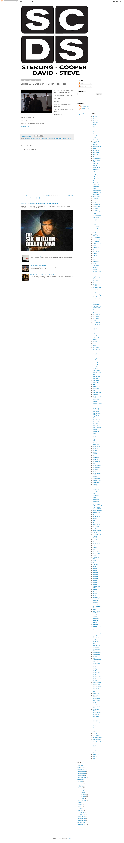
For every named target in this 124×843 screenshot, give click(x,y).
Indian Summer (97, 336)
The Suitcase (96, 714)
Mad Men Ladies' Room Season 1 (97, 404)
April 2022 (80, 787)
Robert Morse (96, 551)
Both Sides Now (97, 192)
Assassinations (97, 158)
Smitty (94, 609)
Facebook (95, 267)
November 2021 (82, 797)
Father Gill (95, 273)
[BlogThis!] (37, 136)
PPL (94, 522)
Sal (93, 562)
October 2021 (81, 799)
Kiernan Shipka (97, 372)
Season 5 (65, 138)
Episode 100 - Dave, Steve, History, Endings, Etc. (43, 256)
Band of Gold (96, 165)
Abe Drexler (96, 144)
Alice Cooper (96, 150)
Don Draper (35, 138)
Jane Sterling (96, 349)
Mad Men (53, 138)
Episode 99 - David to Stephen (38, 265)
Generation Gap (97, 295)
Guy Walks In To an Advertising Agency (97, 307)
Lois (94, 390)
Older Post (70, 195)
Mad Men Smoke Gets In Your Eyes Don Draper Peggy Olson (97, 409)
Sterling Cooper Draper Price (97, 627)
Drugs (94, 263)
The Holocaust (96, 684)
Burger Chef (96, 194)
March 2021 (81, 812)
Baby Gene (96, 163)
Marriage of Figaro (96, 432)
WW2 (94, 758)
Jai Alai (94, 345)
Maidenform (96, 418)
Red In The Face (97, 543)
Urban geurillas (97, 741)
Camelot (95, 200)
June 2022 (80, 783)
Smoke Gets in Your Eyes (96, 612)
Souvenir (95, 616)
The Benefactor (97, 652)
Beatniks (95, 173)
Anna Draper (96, 152)
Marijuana (95, 425)
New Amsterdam (97, 480)
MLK (94, 463)
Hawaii (94, 320)
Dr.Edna (95, 257)
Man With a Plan (97, 420)
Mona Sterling (96, 467)
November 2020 (82, 820)
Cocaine (95, 221)
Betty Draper (96, 177)
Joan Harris (96, 361)
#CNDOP (95, 116)
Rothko (94, 560)
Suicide (69, 138)
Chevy (94, 202)
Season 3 (95, 572)
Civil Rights (96, 217)
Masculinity (96, 435)
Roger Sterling (96, 553)
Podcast (95, 518)
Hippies (95, 328)
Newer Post (24, 195)
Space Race (96, 618)
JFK (94, 351)
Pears (94, 497)
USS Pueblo (96, 743)
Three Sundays (97, 722)
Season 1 (95, 568)
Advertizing (96, 148)
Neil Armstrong (96, 478)
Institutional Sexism (96, 338)
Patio (94, 493)
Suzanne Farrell (97, 634)
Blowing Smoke (97, 183)
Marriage (95, 429)
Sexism (94, 591)
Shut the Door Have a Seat (96, 598)
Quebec (95, 532)
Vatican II (95, 745)
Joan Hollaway (96, 363)
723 (94, 132)
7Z (93, 134)
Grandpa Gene (96, 299)
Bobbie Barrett (96, 184)
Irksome (95, 341)
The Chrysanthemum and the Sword (97, 660)
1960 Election (96, 122)
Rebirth (94, 541)
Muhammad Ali (96, 469)
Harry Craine (96, 316)
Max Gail (95, 437)
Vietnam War (96, 747)
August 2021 (81, 802)
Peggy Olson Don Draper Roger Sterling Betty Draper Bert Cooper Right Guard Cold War (97, 505)
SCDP (94, 566)
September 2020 (82, 824)
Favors (94, 275)
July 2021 (80, 804)
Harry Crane (96, 318)
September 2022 (82, 777)
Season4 (95, 584)
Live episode (96, 388)
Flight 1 (94, 282)
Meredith (95, 450)
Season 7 (95, 580)
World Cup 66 (96, 754)
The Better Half (96, 654)
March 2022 (81, 789)
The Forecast (96, 671)
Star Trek (95, 622)
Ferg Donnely (96, 277)
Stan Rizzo (95, 620)
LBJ (94, 384)
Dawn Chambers (97, 243)
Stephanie (95, 624)
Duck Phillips (96, 265)
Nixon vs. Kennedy (95, 485)
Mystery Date (96, 476)
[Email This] (35, 136)
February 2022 (81, 791)
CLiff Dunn (95, 219)
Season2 (95, 582)
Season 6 (95, 578)
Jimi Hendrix (96, 357)
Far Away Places (97, 271)
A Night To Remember (96, 138)
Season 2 (95, 570)
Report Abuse (82, 114)
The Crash (95, 665)
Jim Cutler (95, 353)
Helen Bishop (96, 322)
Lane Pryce (48, 138)
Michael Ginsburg (95, 453)
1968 (94, 126)
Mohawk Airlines (97, 465)
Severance (95, 589)
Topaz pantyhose (97, 737)
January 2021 (81, 816)
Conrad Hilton (96, 227)
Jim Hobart (95, 355)
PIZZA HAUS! (96, 516)
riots (94, 549)
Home (47, 195)
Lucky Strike (96, 399)
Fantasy (95, 269)
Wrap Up (95, 756)
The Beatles (96, 647)
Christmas (95, 208)
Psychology (96, 526)
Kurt (94, 374)
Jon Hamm (95, 369)
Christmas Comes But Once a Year (97, 212)
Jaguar (94, 343)
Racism (95, 539)
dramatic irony (96, 261)
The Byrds (95, 656)
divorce (94, 249)
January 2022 (81, 793)
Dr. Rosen (95, 255)
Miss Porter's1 (96, 459)
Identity (94, 332)
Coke (94, 223)
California (95, 198)
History (94, 330)
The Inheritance (97, 686)
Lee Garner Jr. (96, 386)
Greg (94, 301)
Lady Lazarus (96, 376)
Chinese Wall (96, 204)
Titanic (94, 728)
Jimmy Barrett (96, 359)
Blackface (95, 181)
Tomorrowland (96, 735)
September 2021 (82, 800)
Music (94, 471)
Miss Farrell (96, 457)
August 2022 (81, 779)
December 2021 (82, 795)
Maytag (94, 439)
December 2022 (82, 771)
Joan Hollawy (96, 365)
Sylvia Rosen (96, 636)
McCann (95, 441)
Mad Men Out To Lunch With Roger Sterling (97, 414)
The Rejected (96, 704)
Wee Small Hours (95, 751)
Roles (94, 555)
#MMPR (95, 118)
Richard (95, 547)
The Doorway (96, 667)
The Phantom (96, 698)
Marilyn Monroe (97, 427)
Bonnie (94, 188)
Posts (81, 83)
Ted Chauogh (96, 640)
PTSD (94, 528)
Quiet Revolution (97, 534)
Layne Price (96, 382)
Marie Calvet (96, 424)
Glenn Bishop (42, 138)
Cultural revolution (95, 235)
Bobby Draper (96, 186)
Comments (83, 86)
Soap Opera (96, 615)
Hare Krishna (96, 314)
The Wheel (95, 720)
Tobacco (95, 733)
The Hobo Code (97, 682)
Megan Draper (96, 448)
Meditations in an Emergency (97, 443)
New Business (96, 482)
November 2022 (82, 773)
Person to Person (97, 510)
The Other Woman (95, 696)
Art (93, 156)
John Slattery (96, 367)
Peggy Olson (96, 499)
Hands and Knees (95, 311)
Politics (94, 520)
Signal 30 (95, 600)
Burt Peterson (96, 196)
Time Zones (96, 726)
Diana (94, 245)
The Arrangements (96, 644)
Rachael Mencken (95, 536)
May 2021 (80, 808)
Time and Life (96, 724)
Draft (94, 259)
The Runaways (97, 712)
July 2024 (80, 765)
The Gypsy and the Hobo (97, 679)
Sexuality (95, 593)
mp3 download (25, 126)
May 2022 (80, 785)
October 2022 (81, 775)
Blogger (69, 838)
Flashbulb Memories (95, 279)
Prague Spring (96, 524)
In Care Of (95, 334)
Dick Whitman (96, 247)
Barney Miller (96, 167)
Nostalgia (95, 488)
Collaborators (96, 225)
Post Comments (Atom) (34, 198)
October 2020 (81, 822)
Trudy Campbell (97, 739)
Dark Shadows (96, 239)
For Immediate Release (96, 285)
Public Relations (97, 530)
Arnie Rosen (96, 154)
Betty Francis (96, 179)
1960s (94, 124)
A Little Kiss (96, 136)
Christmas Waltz (97, 215)
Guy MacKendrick (96, 303)
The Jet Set (96, 688)
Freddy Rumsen (97, 293)
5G (93, 130)
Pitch (94, 514)
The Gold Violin (97, 673)
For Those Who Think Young (97, 288)
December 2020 (82, 818)
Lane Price (95, 378)
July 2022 (80, 781)
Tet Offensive (96, 641)
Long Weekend (97, 392)
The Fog (95, 669)
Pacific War (96, 492)
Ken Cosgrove (96, 370)
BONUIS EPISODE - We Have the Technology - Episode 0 (39, 203)
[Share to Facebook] (41, 136)
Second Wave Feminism (96, 586)
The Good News (97, 675)
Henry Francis (96, 324)
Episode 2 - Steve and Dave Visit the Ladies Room (43, 275)
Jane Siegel (96, 347)
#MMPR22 (95, 120)
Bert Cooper (96, 175)
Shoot (94, 595)
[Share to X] (39, 136)
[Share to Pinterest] (43, 136)
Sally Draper (59, 138)
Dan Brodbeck (96, 237)
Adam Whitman (28, 138)
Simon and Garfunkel (95, 603)
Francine (95, 291)
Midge (94, 455)
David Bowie (96, 241)
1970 (94, 128)
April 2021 (80, 810)
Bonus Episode (97, 190)
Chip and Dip (96, 206)
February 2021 (81, 814)
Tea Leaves (96, 638)
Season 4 (95, 574)
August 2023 (81, 767)
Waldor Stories (96, 749)
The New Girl (96, 693)
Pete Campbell (96, 512)
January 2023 (81, 769)
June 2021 (80, 806)
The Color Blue (97, 663)
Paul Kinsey (96, 495)
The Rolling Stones (96, 710)
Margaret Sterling (97, 422)
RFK (94, 545)
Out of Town (96, 489)
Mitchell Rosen (96, 461)
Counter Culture (97, 229)
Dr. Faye (95, 253)
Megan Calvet (96, 446)
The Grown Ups (97, 677)
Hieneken (95, 326)
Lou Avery (95, 394)
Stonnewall (96, 630)
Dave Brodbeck (85, 106)
